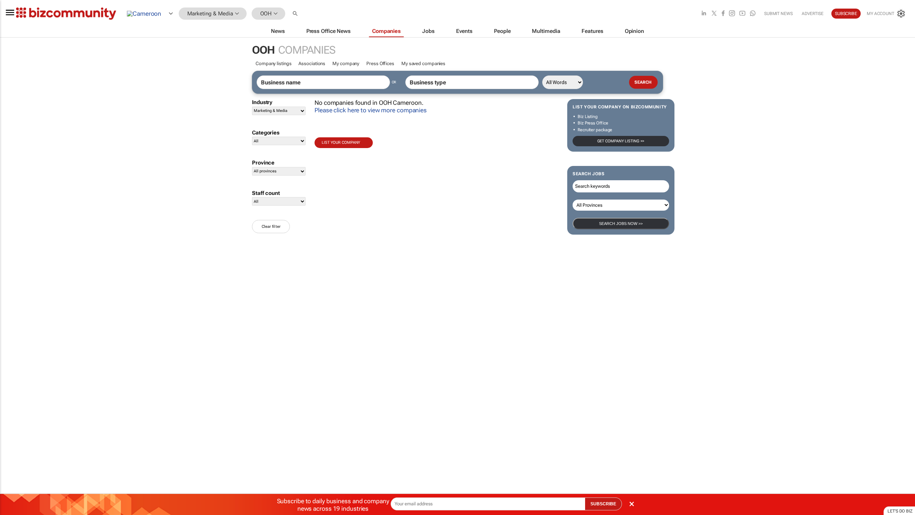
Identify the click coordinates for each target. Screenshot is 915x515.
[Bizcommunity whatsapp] (752, 14)
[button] (296, 13)
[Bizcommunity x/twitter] (714, 14)
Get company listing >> (621, 141)
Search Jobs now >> (621, 223)
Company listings (273, 63)
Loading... (13, 334)
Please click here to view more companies (371, 110)
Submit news (778, 13)
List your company (341, 142)
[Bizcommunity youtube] (742, 14)
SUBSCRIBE (603, 503)
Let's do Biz (899, 511)
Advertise (813, 13)
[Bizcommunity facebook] (723, 14)
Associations (311, 63)
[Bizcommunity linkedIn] (703, 14)
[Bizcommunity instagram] (732, 14)
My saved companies (423, 63)
